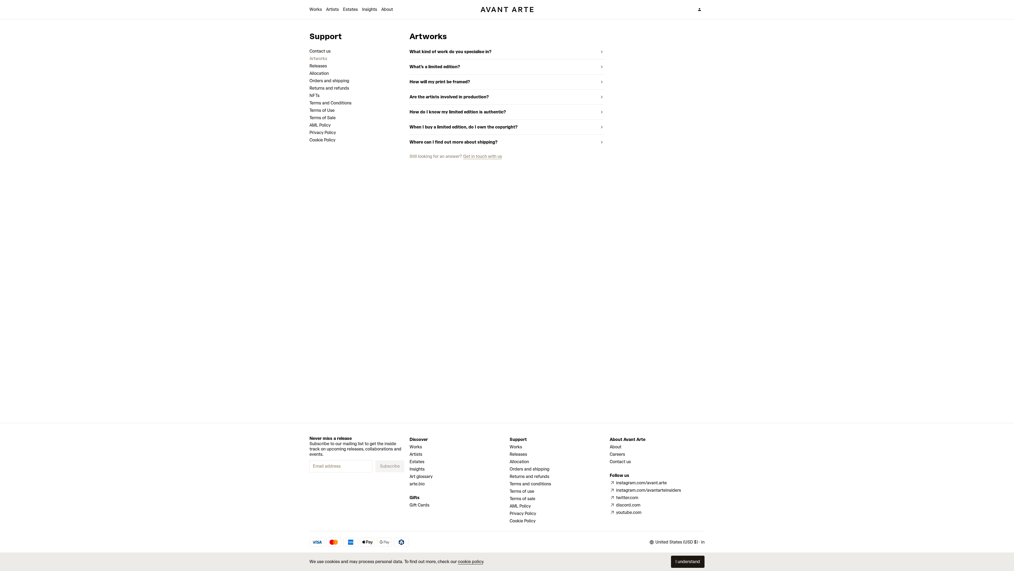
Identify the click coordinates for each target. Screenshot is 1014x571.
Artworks (318, 58)
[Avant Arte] (507, 9)
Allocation (319, 73)
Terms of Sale (322, 117)
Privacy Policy (322, 132)
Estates (350, 9)
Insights (369, 9)
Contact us (320, 51)
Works (315, 9)
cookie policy (470, 561)
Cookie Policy (322, 139)
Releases (318, 65)
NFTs (314, 95)
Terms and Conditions (330, 102)
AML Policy (320, 125)
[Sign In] (699, 9)
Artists (332, 9)
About (387, 9)
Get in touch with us (482, 156)
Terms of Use (322, 110)
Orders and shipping (329, 80)
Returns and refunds (329, 88)
